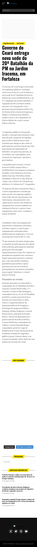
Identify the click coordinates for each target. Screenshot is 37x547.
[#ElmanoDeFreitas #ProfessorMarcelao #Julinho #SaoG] (18, 420)
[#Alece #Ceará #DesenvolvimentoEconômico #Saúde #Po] (18, 380)
